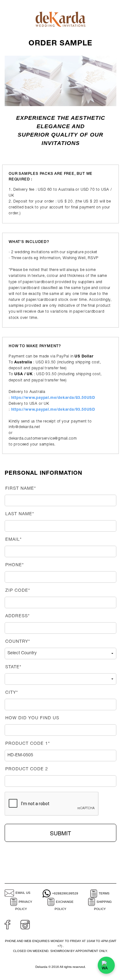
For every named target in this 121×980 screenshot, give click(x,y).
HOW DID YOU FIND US (32, 718)
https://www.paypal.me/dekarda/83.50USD (53, 398)
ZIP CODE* (17, 591)
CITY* (11, 693)
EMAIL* (13, 540)
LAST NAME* (19, 514)
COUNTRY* (17, 642)
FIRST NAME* (20, 489)
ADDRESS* (17, 616)
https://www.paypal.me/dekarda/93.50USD (53, 410)
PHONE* (14, 565)
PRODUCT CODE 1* (27, 744)
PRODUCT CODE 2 (26, 769)
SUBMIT (60, 833)
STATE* (13, 667)
